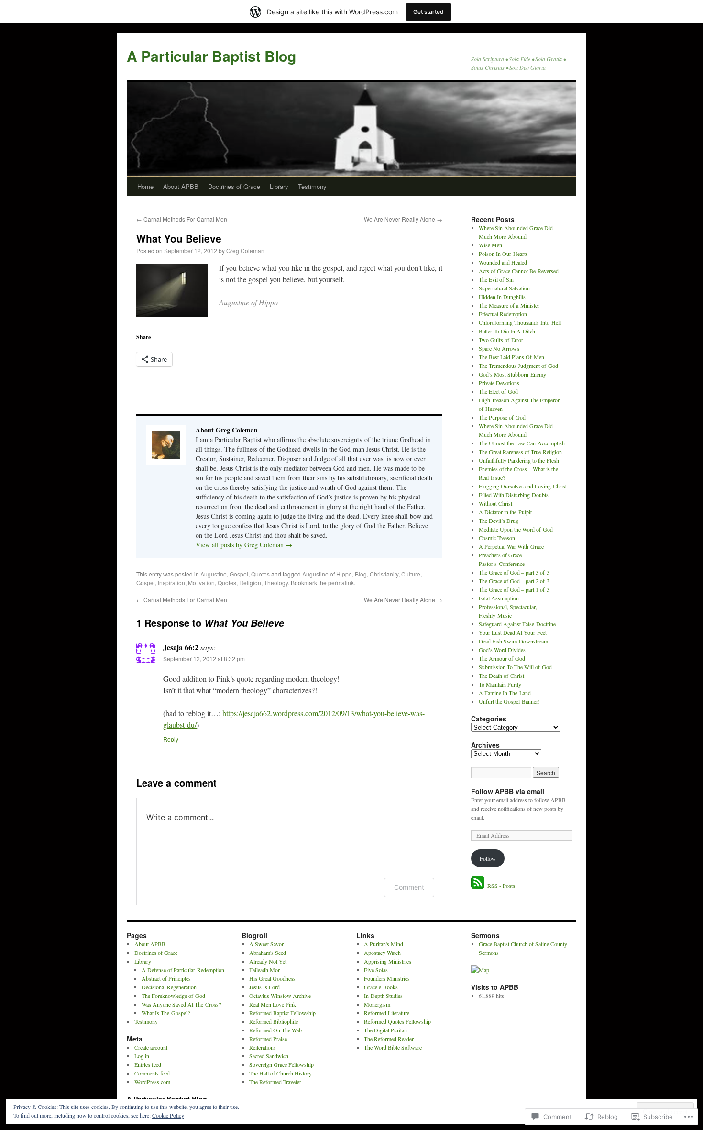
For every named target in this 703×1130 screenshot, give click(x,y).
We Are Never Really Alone (403, 219)
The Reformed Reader (389, 1038)
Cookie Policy (168, 1115)
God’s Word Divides (502, 650)
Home (145, 186)
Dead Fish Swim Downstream (513, 641)
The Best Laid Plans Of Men (511, 357)
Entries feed (147, 1064)
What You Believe (178, 238)
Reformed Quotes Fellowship (397, 1021)
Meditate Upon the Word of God (516, 529)
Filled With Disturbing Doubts (514, 495)
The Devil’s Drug (498, 520)
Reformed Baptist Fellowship (282, 1013)
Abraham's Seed (267, 952)
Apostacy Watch (382, 952)
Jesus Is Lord (264, 987)
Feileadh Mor (264, 970)
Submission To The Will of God (515, 667)
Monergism (377, 1004)
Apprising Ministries (387, 961)
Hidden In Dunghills (502, 296)
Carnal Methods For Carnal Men (181, 219)
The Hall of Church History (280, 1073)
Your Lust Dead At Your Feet (513, 632)
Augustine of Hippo (327, 574)
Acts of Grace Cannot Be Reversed (519, 271)
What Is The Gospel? (166, 1013)
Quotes (260, 574)
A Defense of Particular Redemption (183, 970)
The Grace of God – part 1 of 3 (514, 589)
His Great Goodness (272, 978)
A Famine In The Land (505, 693)
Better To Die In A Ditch (507, 331)
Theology (276, 582)
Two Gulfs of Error (501, 339)
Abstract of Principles (166, 978)
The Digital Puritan (385, 1030)
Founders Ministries (387, 978)
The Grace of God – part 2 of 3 (514, 581)
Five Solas (376, 970)
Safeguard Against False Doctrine (517, 624)
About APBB (180, 186)
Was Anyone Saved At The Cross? (181, 1004)
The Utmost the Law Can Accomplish (522, 443)
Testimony (312, 186)
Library (279, 186)
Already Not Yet (267, 961)
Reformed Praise (268, 1038)
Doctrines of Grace (234, 186)
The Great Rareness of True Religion (520, 451)
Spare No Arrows (499, 348)
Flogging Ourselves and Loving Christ (523, 486)
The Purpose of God (502, 417)
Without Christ (495, 503)
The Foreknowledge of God (173, 995)
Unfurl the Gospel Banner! (509, 701)
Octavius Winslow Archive (280, 995)
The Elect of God (498, 391)
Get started (428, 11)
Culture (410, 574)
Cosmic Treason (497, 538)
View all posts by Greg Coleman (244, 544)
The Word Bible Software (393, 1047)
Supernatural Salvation (504, 288)
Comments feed (152, 1073)
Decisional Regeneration (169, 987)
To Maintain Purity (500, 684)
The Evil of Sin (496, 279)
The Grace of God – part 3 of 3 (514, 572)
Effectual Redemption (503, 314)
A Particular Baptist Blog (211, 55)
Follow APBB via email (507, 791)
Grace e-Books (381, 987)
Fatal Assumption (499, 598)
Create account (150, 1047)
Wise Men (490, 245)
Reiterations (262, 1047)
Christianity (384, 574)
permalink (341, 582)
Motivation (201, 582)
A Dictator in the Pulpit (505, 512)
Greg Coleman (245, 250)
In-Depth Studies (383, 995)
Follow (488, 858)
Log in (141, 1056)
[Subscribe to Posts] (478, 885)
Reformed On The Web (275, 1030)
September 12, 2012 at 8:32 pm (204, 658)
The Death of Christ (501, 675)
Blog (361, 574)
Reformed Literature (386, 1013)
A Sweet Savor (266, 944)
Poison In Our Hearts (503, 253)
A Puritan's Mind (383, 944)
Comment (409, 887)
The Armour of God (502, 658)
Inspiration (171, 582)
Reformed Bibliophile (273, 1021)
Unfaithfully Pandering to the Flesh (519, 460)
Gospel (239, 574)
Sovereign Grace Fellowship (281, 1064)
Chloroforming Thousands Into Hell (520, 322)
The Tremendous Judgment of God (518, 365)
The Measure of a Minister (509, 305)
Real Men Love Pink (272, 1004)
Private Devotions (499, 383)
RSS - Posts (501, 885)
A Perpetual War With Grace (511, 546)
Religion (250, 582)
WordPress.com (152, 1082)
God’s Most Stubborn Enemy (512, 374)
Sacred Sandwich (268, 1056)
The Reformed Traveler (275, 1082)
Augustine (213, 574)
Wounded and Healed (503, 262)
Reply (170, 739)
